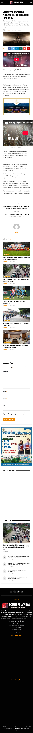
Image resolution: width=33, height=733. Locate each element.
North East (7, 342)
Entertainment (10, 8)
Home (4, 8)
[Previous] (15, 355)
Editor (8, 30)
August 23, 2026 (11, 261)
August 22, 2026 (11, 305)
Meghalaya (7, 276)
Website (5, 406)
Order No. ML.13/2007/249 (20, 728)
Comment (6, 371)
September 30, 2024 (17, 30)
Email (5, 398)
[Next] (18, 355)
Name (5, 391)
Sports (6, 254)
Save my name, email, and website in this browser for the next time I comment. (15, 413)
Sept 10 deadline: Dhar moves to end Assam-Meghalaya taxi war (13, 547)
